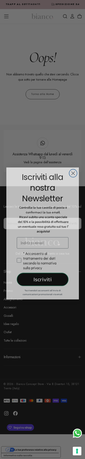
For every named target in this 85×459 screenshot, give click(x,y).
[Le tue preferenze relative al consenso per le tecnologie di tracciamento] (77, 451)
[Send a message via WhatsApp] (77, 433)
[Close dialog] (73, 169)
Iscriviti (43, 275)
